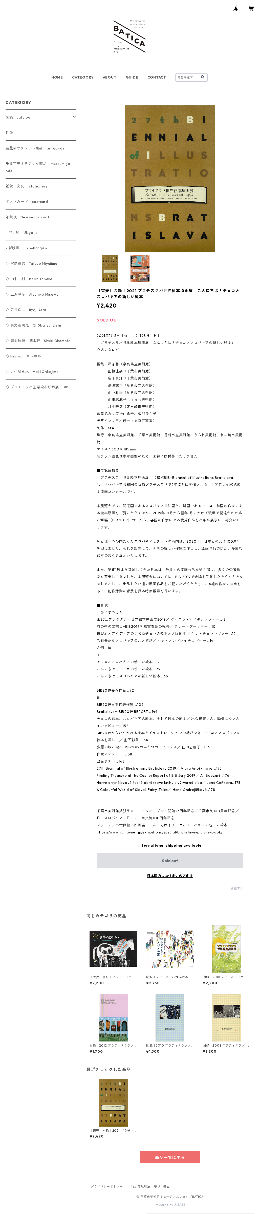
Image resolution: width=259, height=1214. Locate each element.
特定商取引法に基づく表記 (150, 1186)
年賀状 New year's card (27, 217)
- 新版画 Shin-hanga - (26, 248)
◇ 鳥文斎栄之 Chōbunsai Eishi (33, 325)
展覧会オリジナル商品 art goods (35, 148)
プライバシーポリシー (107, 1186)
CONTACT (156, 77)
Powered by (164, 1205)
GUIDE (132, 77)
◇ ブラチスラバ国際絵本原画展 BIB (37, 387)
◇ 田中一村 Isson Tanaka (29, 279)
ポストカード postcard (27, 201)
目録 (9, 132)
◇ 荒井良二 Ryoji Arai (26, 310)
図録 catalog (18, 117)
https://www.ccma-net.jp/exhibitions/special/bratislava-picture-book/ (159, 832)
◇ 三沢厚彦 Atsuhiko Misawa (32, 294)
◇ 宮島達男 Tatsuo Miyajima (31, 263)
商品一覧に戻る (170, 1157)
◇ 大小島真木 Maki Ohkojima (32, 371)
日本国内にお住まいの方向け (170, 876)
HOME (57, 77)
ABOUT (110, 77)
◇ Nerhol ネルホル (23, 356)
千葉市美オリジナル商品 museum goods (38, 167)
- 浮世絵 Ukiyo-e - (23, 232)
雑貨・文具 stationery (27, 186)
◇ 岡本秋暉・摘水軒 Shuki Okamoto (38, 340)
